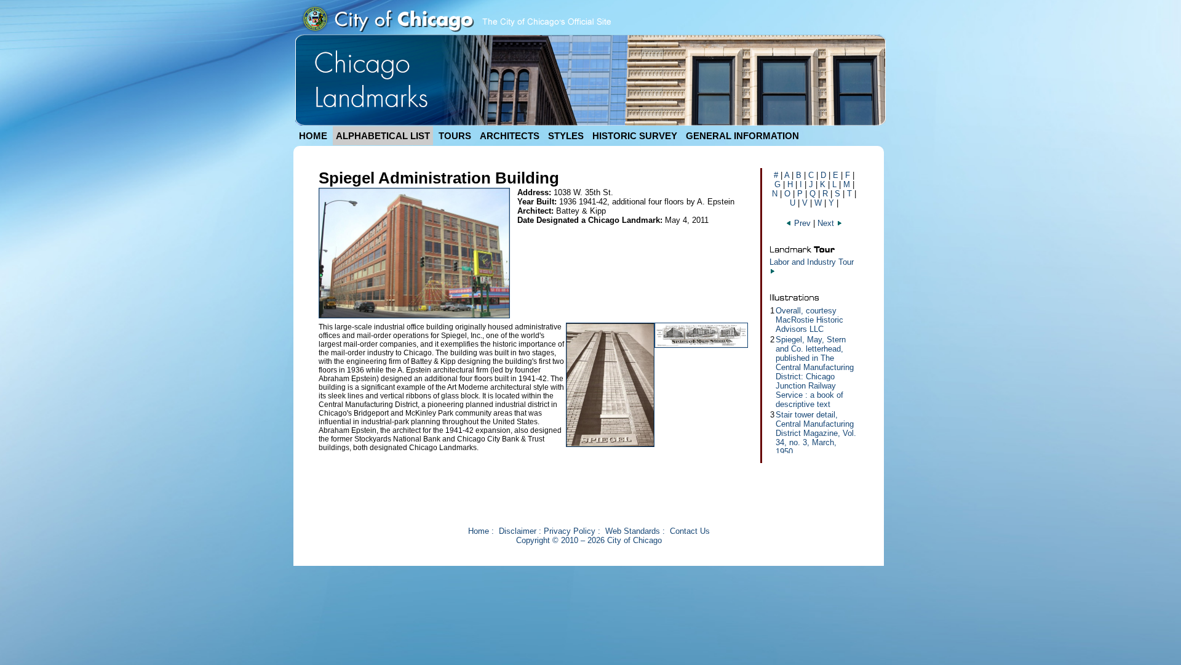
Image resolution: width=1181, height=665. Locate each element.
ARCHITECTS (509, 136)
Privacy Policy (569, 531)
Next (827, 223)
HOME (313, 136)
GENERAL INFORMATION (742, 136)
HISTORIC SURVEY (634, 136)
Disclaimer (517, 531)
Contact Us (690, 531)
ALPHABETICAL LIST (383, 136)
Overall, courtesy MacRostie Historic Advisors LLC (809, 320)
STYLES (566, 136)
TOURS (455, 136)
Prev (802, 223)
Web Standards (632, 531)
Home (478, 531)
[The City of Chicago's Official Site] (456, 31)
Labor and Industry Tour (811, 262)
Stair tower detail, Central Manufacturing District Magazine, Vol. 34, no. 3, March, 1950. (816, 433)
